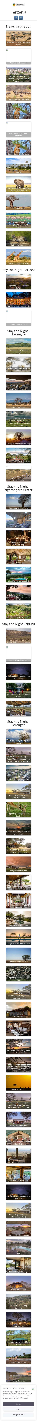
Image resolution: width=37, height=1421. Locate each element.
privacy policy (8, 1398)
